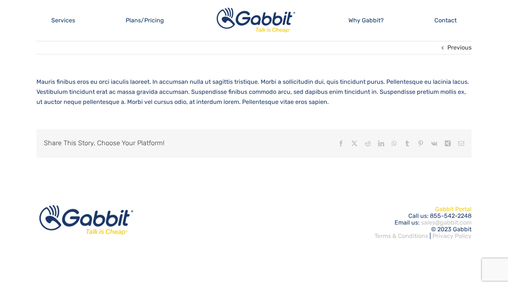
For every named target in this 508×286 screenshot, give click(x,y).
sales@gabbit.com (446, 222)
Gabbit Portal (453, 209)
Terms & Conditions (401, 235)
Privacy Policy (452, 235)
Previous (459, 47)
